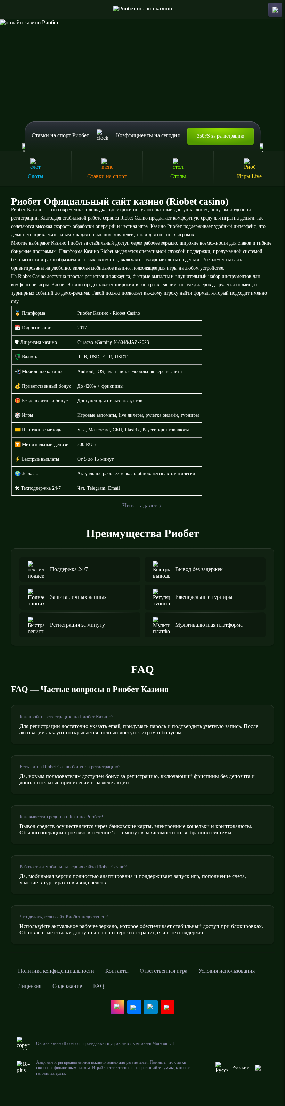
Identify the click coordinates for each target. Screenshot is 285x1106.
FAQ (98, 986)
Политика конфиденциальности (56, 971)
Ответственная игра (163, 971)
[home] (142, 10)
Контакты (117, 971)
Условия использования (226, 971)
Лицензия (29, 986)
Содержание (67, 986)
